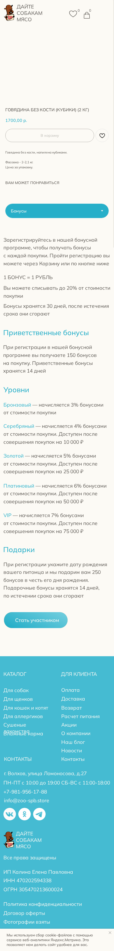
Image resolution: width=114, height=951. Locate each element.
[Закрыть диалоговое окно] (96, 456)
